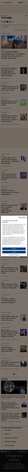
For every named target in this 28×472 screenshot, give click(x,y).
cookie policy (12, 237)
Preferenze (14, 248)
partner (18, 238)
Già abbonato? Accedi (14, 254)
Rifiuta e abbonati (22, 217)
